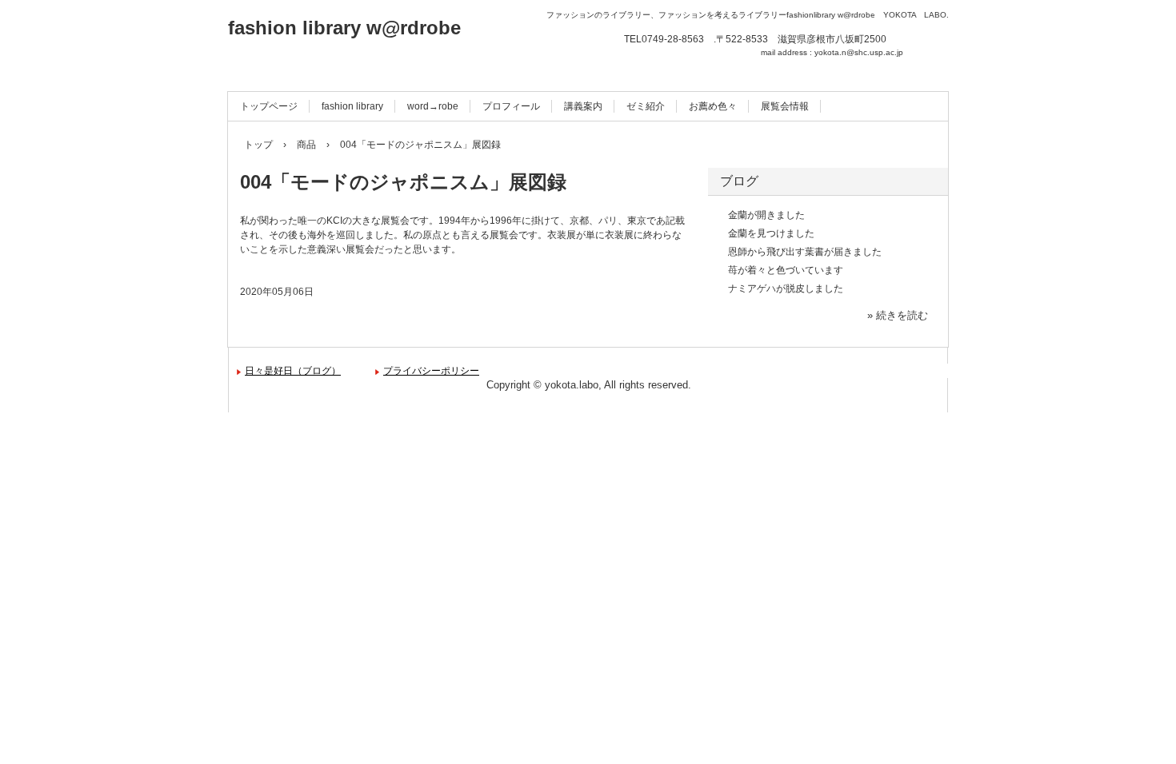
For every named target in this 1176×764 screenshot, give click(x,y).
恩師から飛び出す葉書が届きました (805, 251)
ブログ (739, 181)
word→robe (432, 106)
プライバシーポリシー (431, 370)
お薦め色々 (713, 106)
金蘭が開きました (766, 215)
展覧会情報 (785, 106)
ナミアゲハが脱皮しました (785, 288)
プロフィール (511, 106)
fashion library (352, 106)
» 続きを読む (897, 315)
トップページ (269, 106)
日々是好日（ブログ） (293, 370)
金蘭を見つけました (771, 233)
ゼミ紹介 (645, 106)
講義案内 (583, 106)
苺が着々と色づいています (785, 270)
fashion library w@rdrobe (344, 27)
